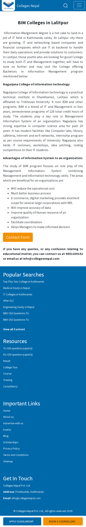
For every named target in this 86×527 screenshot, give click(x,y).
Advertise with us (13, 423)
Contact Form (18, 237)
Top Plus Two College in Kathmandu (23, 281)
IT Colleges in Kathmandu (17, 294)
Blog (5, 436)
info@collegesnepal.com (26, 498)
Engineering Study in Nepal (18, 307)
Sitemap (8, 461)
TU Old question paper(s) (17, 348)
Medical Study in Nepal (16, 288)
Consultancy (10, 386)
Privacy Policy (11, 448)
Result (6, 361)
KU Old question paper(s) (18, 354)
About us (8, 417)
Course (7, 373)
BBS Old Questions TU (16, 313)
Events (7, 429)
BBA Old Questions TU (16, 319)
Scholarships (10, 442)
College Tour (10, 367)
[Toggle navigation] (79, 5)
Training (7, 380)
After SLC (8, 300)
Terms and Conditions (15, 455)
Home (6, 410)
